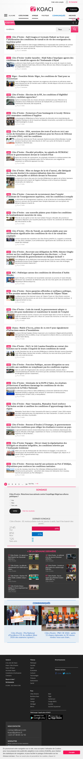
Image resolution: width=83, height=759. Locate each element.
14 (26, 484)
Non (13, 503)
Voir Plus (32, 484)
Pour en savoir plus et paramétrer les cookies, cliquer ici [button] (35, 756)
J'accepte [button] (71, 752)
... (22, 484)
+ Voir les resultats (28, 511)
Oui (13, 500)
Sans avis (14, 505)
